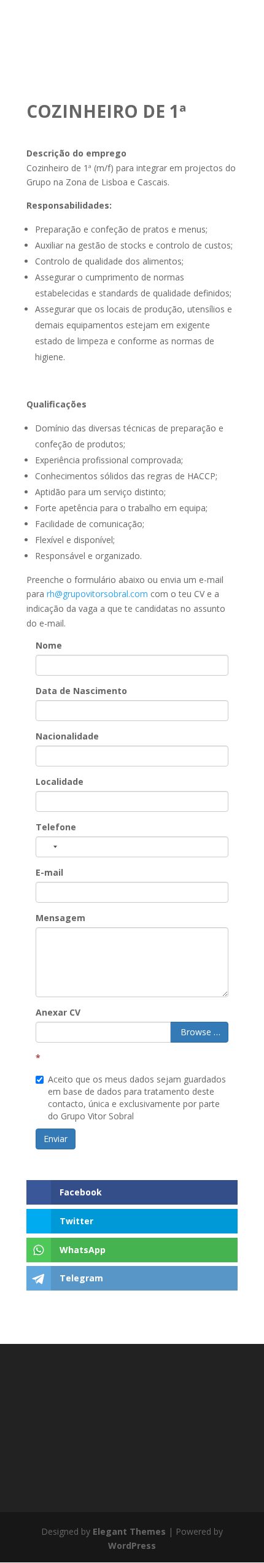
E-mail (49, 872)
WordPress (132, 1545)
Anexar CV (58, 1012)
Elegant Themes (129, 1531)
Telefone (56, 827)
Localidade (59, 781)
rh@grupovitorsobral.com (97, 594)
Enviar (56, 1138)
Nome (49, 645)
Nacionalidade (67, 736)
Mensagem (60, 918)
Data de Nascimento (81, 691)
